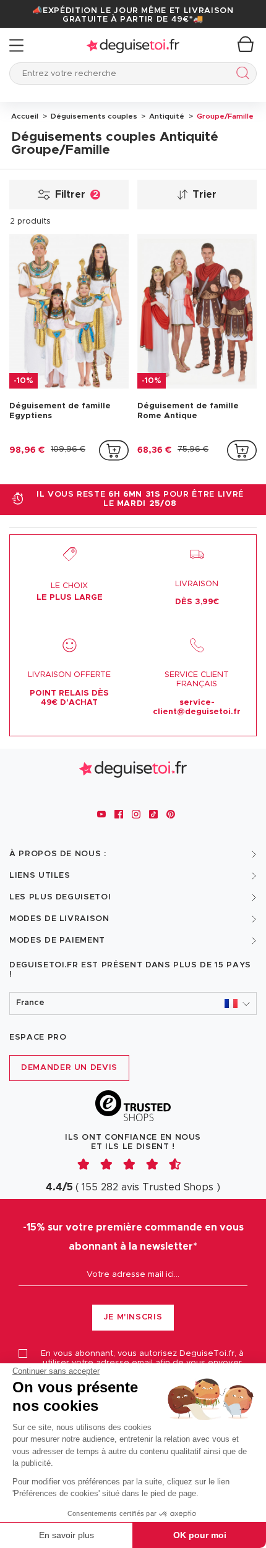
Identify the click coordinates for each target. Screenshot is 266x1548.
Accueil (24, 116)
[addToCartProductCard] (114, 450)
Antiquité (165, 116)
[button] (133, 1003)
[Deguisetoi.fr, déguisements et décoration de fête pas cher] (133, 45)
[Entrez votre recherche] (240, 75)
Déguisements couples (93, 116)
